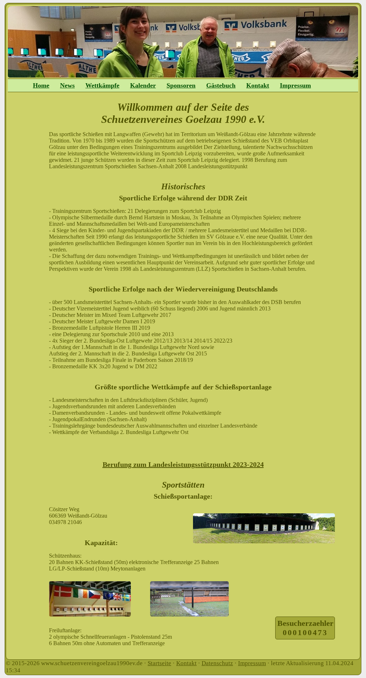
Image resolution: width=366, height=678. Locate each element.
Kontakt (257, 85)
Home (41, 85)
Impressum (295, 85)
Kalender (143, 85)
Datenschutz (217, 663)
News (67, 85)
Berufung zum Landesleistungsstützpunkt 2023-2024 (183, 464)
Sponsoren (181, 85)
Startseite (159, 663)
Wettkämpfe (102, 85)
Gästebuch (221, 85)
